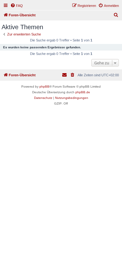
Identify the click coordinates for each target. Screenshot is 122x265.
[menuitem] (16, 5)
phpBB (44, 86)
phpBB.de (82, 92)
